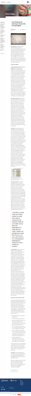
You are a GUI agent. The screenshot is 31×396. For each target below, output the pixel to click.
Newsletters (21, 383)
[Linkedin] (25, 29)
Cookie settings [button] (14, 394)
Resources (21, 381)
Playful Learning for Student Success (2, 36)
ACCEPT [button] (19, 394)
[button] (27, 2)
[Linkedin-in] (3, 389)
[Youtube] (4, 389)
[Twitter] (23, 29)
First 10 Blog (21, 382)
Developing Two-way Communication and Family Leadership (2, 46)
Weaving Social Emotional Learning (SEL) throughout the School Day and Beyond (2, 40)
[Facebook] (22, 29)
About (21, 380)
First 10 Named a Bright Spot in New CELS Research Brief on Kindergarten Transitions (2, 26)
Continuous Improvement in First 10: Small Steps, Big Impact (2, 31)
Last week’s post (13, 46)
